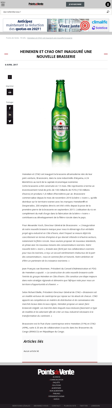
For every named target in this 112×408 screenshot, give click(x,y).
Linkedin (95, 406)
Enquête (56, 382)
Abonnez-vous (41, 406)
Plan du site (70, 406)
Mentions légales (21, 406)
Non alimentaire (56, 391)
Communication (56, 380)
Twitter (84, 406)
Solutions (56, 385)
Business (56, 377)
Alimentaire (56, 388)
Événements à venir (56, 396)
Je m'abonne (75, 4)
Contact (56, 406)
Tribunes (56, 394)
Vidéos (56, 399)
